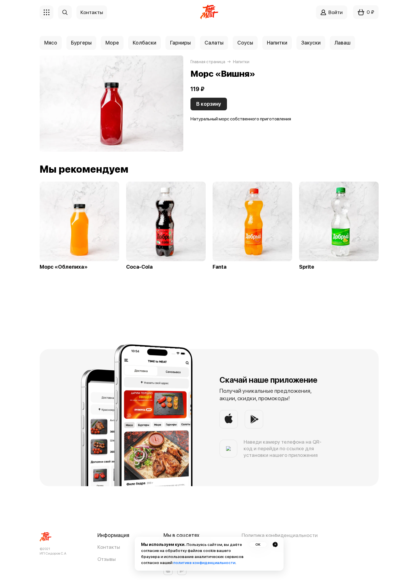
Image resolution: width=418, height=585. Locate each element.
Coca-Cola (139, 267)
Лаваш (342, 43)
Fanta (219, 267)
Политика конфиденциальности (280, 535)
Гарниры (180, 43)
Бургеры (81, 43)
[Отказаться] (275, 544)
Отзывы (106, 559)
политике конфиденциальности (204, 562)
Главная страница (207, 61)
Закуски (311, 43)
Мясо (50, 43)
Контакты (108, 547)
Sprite (306, 267)
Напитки (277, 43)
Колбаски (144, 43)
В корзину (208, 104)
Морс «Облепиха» (64, 267)
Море (112, 43)
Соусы (245, 43)
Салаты (214, 43)
